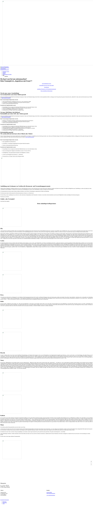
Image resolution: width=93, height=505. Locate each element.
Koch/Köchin (46, 87)
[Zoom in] (91, 461)
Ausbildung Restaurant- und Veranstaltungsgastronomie (46, 89)
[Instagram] (7, 67)
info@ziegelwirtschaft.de (6, 97)
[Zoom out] (91, 463)
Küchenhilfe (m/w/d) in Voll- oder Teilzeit (46, 85)
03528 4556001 (3, 68)
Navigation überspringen (4, 69)
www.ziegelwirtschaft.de (51, 495)
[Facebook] (2, 67)
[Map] (46, 471)
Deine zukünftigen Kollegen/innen (46, 90)
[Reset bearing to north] (91, 464)
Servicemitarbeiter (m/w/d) (46, 83)
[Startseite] (4, 66)
